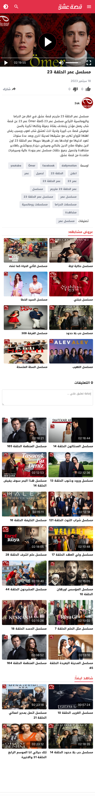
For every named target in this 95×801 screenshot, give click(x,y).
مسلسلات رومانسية (35, 204)
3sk (77, 103)
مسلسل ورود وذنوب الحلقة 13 (71, 480)
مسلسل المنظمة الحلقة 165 (27, 446)
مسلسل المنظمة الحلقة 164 (27, 663)
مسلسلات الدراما (66, 204)
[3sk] (87, 107)
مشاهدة (71, 212)
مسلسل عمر (68, 196)
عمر (26, 173)
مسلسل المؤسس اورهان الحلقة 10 (75, 592)
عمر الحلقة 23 (52, 181)
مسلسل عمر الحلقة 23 (38, 196)
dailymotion (69, 165)
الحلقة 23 (57, 173)
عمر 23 (72, 181)
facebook (48, 165)
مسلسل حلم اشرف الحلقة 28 (26, 554)
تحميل (40, 173)
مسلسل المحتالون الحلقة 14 (73, 446)
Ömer (31, 165)
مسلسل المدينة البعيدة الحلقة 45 (71, 665)
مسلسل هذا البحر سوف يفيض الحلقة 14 (25, 483)
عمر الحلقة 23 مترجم (63, 189)
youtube (16, 165)
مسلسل (37, 189)
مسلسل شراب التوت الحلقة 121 (71, 520)
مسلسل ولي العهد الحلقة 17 (72, 554)
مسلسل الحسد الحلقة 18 (29, 628)
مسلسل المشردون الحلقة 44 (26, 589)
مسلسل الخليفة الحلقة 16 (28, 520)
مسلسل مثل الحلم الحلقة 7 (74, 628)
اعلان (73, 173)
